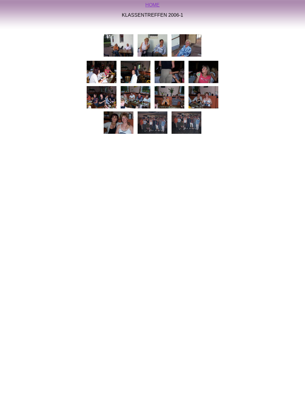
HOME (152, 4)
